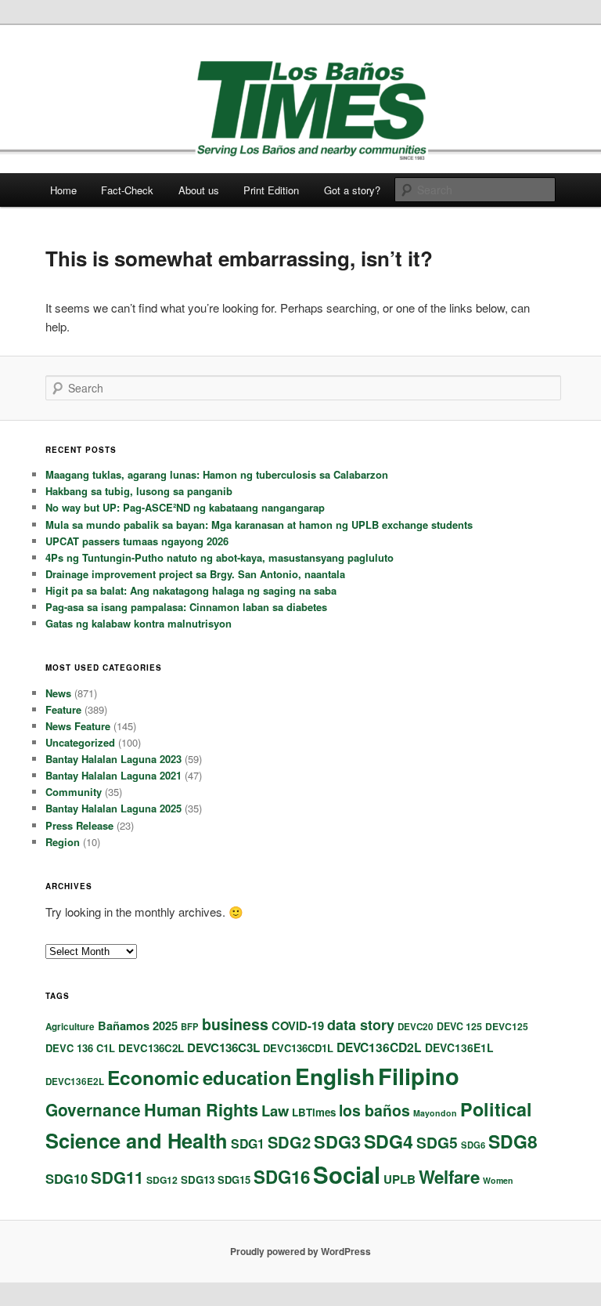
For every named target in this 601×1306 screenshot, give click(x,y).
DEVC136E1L (459, 1047)
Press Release (79, 825)
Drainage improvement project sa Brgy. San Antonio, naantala (195, 573)
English (335, 1076)
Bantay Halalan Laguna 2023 (113, 758)
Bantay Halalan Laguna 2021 (113, 775)
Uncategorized (80, 742)
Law (275, 1110)
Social (346, 1174)
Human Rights (201, 1110)
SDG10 (66, 1178)
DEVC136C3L (223, 1047)
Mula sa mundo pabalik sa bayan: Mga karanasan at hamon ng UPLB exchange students (259, 524)
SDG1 (248, 1143)
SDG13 (197, 1179)
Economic (153, 1077)
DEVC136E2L (74, 1081)
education (247, 1077)
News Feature (77, 725)
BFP (190, 1026)
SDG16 (282, 1176)
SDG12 (162, 1180)
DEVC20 (416, 1026)
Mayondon (435, 1113)
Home (63, 190)
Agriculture (70, 1026)
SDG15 (234, 1179)
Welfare (449, 1176)
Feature (63, 709)
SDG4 (388, 1141)
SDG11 (117, 1177)
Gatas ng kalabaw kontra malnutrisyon (138, 623)
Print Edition (271, 190)
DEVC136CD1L (298, 1047)
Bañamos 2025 (138, 1025)
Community (73, 791)
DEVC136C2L (151, 1047)
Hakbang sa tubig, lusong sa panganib (138, 490)
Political (496, 1109)
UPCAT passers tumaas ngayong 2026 (137, 541)
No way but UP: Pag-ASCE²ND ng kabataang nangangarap (185, 507)
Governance (93, 1109)
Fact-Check (127, 190)
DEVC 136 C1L (80, 1047)
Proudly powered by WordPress (300, 1251)
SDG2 (289, 1142)
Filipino (418, 1075)
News (58, 693)
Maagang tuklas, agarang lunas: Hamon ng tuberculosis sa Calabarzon (216, 474)
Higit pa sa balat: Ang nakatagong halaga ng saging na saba (190, 590)
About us (198, 190)
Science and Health (136, 1140)
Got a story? (352, 190)
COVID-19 (298, 1025)
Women (498, 1180)
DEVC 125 (459, 1026)
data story (360, 1025)
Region (62, 841)
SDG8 (513, 1141)
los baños (374, 1110)
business (235, 1024)
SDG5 (437, 1142)
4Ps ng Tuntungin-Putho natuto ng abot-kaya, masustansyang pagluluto (219, 557)
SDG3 (337, 1141)
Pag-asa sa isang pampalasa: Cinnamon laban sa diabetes (186, 606)
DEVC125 (506, 1026)
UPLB (399, 1179)
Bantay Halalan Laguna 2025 (113, 808)
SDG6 (473, 1144)
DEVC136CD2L (379, 1047)
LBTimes (314, 1112)
